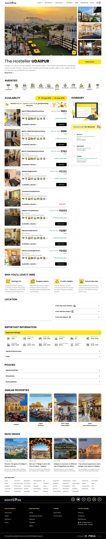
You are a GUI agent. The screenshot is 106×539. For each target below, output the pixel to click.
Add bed (61, 124)
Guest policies (11, 382)
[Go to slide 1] (10, 125)
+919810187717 (87, 522)
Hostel (7, 516)
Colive (6, 522)
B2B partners (82, 519)
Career (31, 512)
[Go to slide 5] (14, 165)
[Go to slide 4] (13, 165)
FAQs (8, 356)
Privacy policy (57, 516)
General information (13, 351)
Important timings (13, 333)
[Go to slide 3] (12, 165)
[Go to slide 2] (11, 125)
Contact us (81, 516)
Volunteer (32, 522)
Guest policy (57, 512)
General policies (12, 370)
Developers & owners (35, 516)
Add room (61, 224)
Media (31, 526)
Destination (8, 512)
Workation (8, 519)
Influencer (32, 519)
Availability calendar (29, 125)
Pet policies (10, 376)
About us (80, 512)
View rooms (89, 62)
